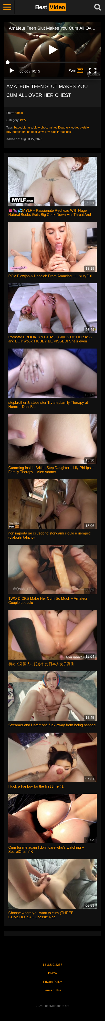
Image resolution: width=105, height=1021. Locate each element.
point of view (35, 132)
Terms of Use (52, 990)
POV (23, 120)
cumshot (51, 127)
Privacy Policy (52, 982)
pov (47, 132)
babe (17, 127)
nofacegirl (19, 132)
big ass (27, 127)
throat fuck (64, 132)
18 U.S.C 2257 (52, 964)
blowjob (38, 127)
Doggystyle (65, 127)
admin (19, 113)
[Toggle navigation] (7, 7)
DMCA (52, 973)
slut (53, 132)
